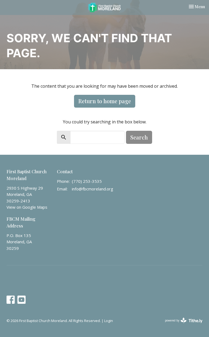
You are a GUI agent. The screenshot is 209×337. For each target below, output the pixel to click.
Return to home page (104, 101)
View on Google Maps (27, 207)
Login (108, 320)
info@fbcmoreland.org (92, 189)
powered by (181, 325)
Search (139, 137)
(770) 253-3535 (87, 181)
